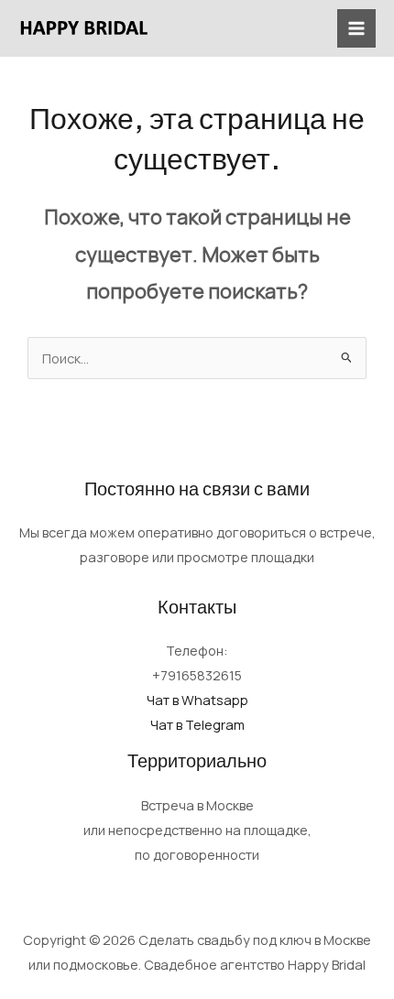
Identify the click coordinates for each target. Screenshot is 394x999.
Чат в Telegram (197, 724)
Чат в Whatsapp (197, 699)
